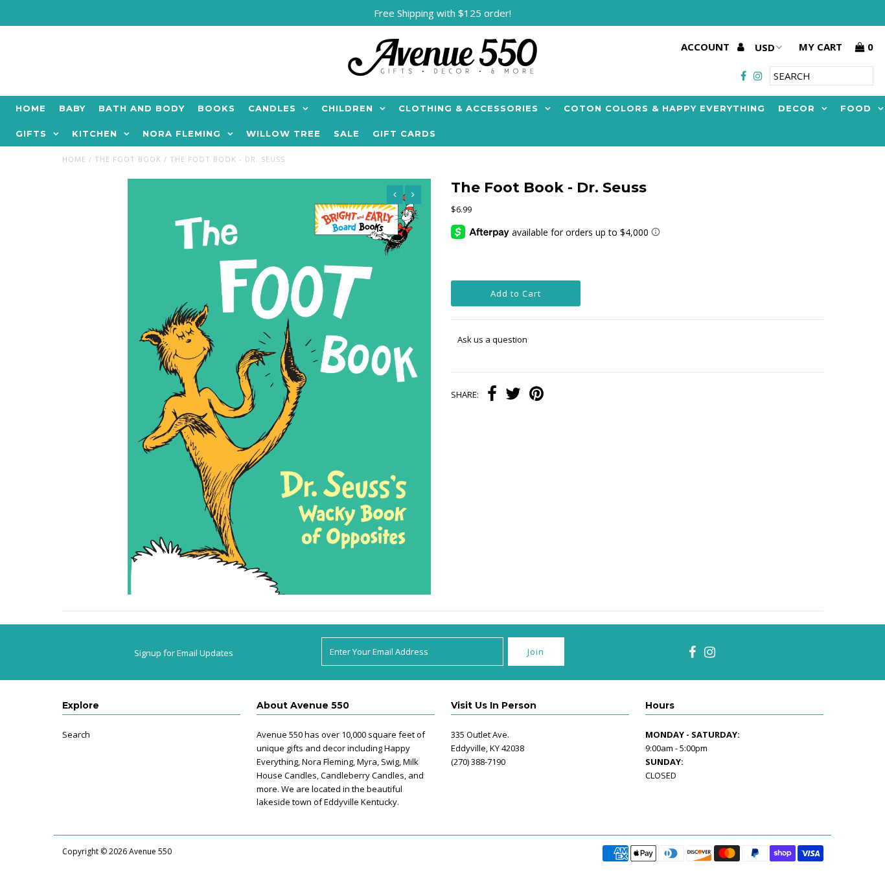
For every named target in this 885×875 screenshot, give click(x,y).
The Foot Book (128, 159)
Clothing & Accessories (468, 108)
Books (216, 108)
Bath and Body (141, 108)
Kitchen (94, 133)
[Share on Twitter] (513, 395)
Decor (796, 108)
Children (347, 108)
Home (31, 108)
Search (76, 734)
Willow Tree (283, 133)
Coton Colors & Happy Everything (664, 108)
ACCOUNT (706, 46)
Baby (72, 108)
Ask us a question (492, 339)
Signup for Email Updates (183, 653)
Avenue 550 (150, 851)
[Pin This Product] (536, 395)
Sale (347, 133)
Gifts (31, 133)
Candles (272, 108)
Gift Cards (404, 133)
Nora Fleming (182, 133)
